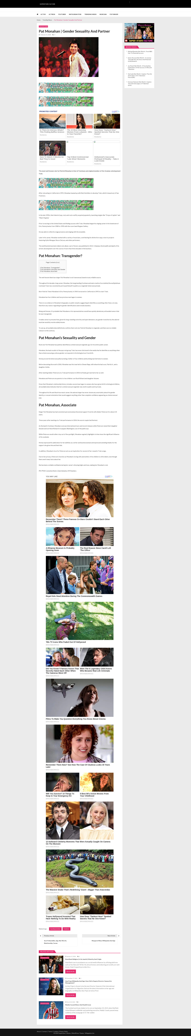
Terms (50, 1031)
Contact (44, 1031)
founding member (55, 929)
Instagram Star (75, 14)
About (39, 1031)
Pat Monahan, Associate (48, 271)
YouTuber (62, 14)
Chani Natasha (62, 471)
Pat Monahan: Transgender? (50, 268)
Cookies (55, 1031)
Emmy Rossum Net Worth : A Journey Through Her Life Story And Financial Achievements (139, 59)
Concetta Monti (51, 471)
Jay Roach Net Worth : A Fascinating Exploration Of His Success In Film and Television (140, 67)
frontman (66, 929)
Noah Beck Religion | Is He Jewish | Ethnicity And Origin (83, 959)
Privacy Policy (63, 1031)
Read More (71, 971)
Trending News (90, 14)
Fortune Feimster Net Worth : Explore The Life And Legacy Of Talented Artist (139, 83)
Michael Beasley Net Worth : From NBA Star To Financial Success (140, 52)
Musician (103, 14)
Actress (52, 14)
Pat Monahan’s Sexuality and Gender (52, 269)
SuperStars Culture (47, 4)
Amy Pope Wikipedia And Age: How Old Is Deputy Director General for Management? (88, 982)
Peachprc (73, 471)
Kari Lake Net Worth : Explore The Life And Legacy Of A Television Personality (140, 75)
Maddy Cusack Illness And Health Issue (78, 1005)
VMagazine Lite (89, 1033)
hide (58, 262)
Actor (43, 14)
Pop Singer (114, 14)
